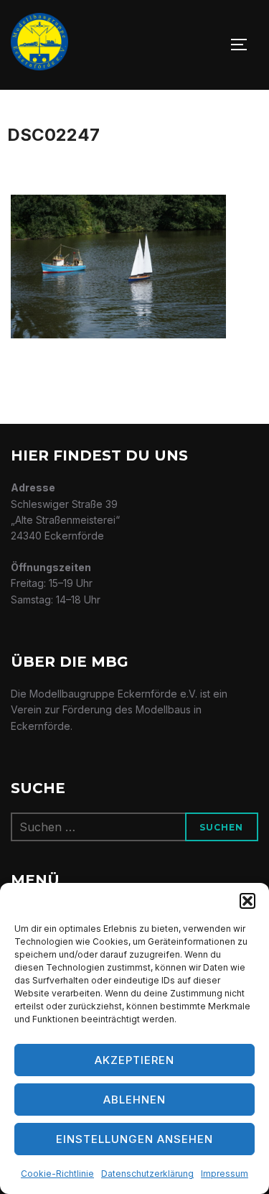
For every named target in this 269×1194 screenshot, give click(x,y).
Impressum (224, 1173)
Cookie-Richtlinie (57, 1173)
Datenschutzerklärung (147, 1173)
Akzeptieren (134, 1060)
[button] (247, 901)
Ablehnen (134, 1099)
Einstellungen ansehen (134, 1139)
